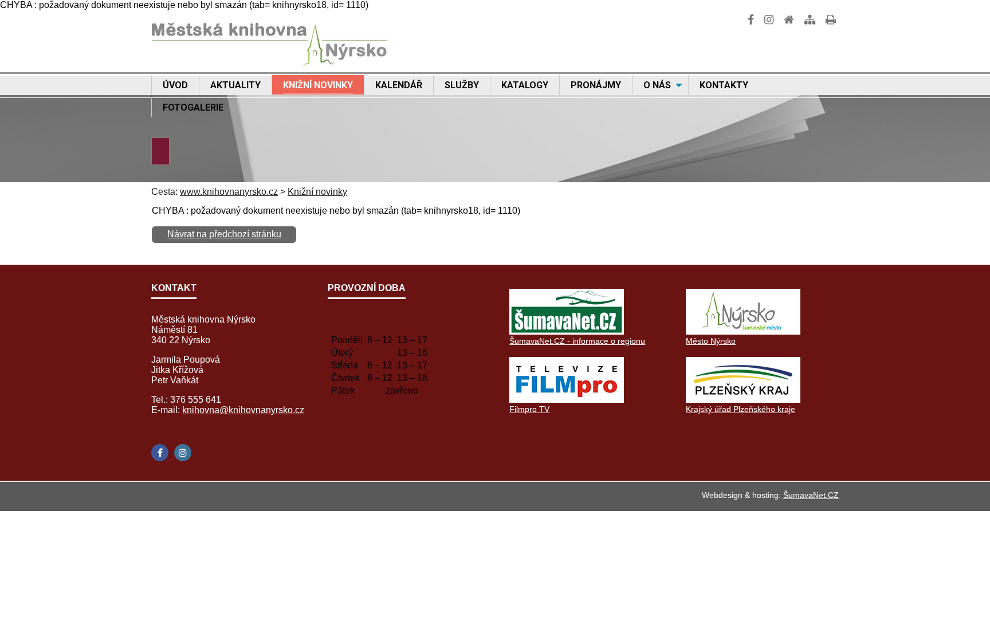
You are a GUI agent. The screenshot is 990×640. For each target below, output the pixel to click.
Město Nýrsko (711, 340)
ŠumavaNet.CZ (811, 495)
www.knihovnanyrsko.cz (229, 192)
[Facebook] (159, 452)
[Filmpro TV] (566, 400)
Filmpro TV (529, 409)
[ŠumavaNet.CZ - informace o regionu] (566, 331)
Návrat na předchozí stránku (224, 234)
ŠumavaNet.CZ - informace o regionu (577, 340)
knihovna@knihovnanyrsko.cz (243, 410)
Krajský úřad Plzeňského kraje (740, 409)
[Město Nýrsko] (743, 331)
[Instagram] (182, 452)
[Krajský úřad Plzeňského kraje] (743, 400)
